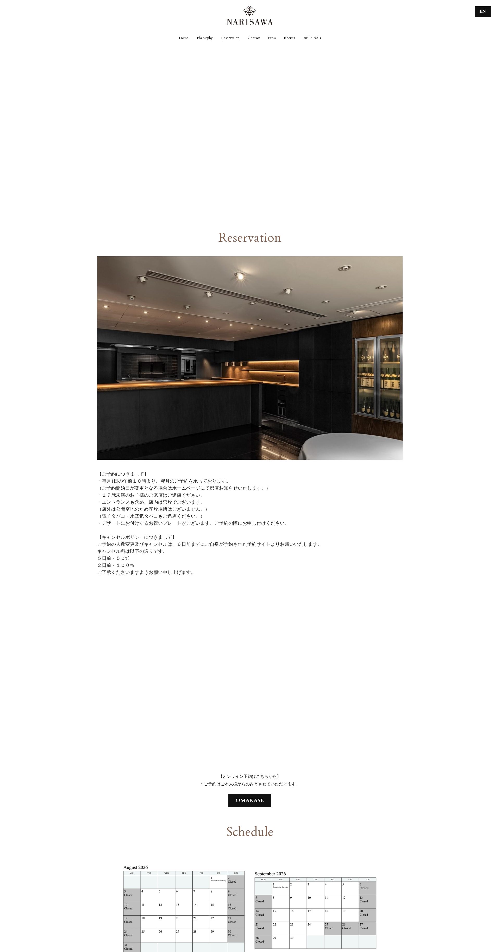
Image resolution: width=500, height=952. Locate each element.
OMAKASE (250, 800)
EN (483, 11)
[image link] (250, 15)
